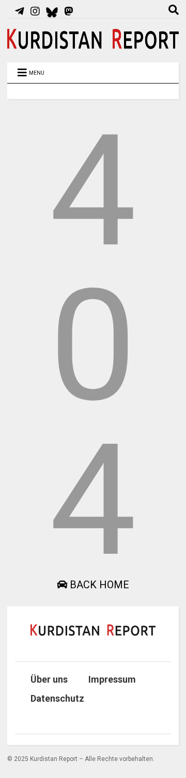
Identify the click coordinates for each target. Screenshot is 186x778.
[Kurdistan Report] (92, 44)
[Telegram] (19, 11)
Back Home (98, 584)
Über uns (49, 679)
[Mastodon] (68, 11)
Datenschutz (57, 698)
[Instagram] (35, 11)
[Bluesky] (52, 11)
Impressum (112, 679)
